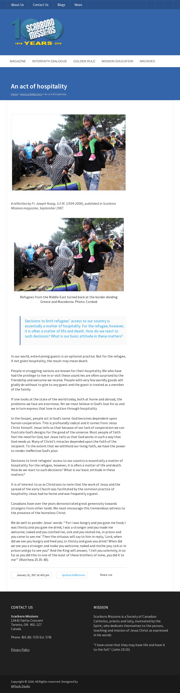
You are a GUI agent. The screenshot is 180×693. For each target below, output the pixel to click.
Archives (147, 61)
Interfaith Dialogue (49, 61)
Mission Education (117, 61)
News (78, 5)
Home (14, 94)
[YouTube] (150, 4)
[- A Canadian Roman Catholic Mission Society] (54, 44)
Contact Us (41, 5)
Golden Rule (84, 61)
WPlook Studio (20, 686)
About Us (17, 5)
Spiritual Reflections (31, 94)
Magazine (18, 61)
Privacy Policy (20, 650)
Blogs (61, 5)
